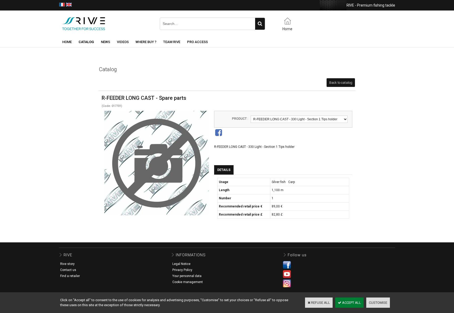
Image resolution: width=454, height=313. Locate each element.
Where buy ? (146, 42)
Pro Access (197, 42)
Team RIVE (171, 42)
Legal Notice (181, 264)
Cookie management (187, 282)
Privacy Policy (182, 270)
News (105, 42)
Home (67, 42)
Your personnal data (187, 276)
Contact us (68, 270)
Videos (123, 42)
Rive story (67, 264)
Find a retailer (70, 276)
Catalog (86, 42)
